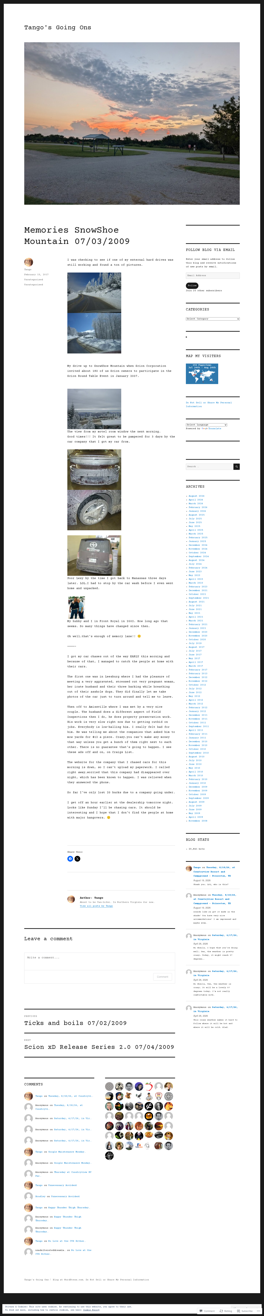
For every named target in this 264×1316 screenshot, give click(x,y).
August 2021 (197, 602)
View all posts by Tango (96, 906)
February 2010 (198, 779)
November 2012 (198, 681)
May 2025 (194, 526)
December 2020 (198, 632)
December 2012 (198, 677)
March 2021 (196, 621)
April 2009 (196, 817)
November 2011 (198, 719)
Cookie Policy (91, 1310)
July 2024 (195, 564)
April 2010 (196, 772)
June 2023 (195, 571)
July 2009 (195, 806)
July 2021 (195, 605)
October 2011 (197, 722)
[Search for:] (209, 466)
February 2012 (198, 707)
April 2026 (196, 500)
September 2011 (199, 726)
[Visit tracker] (213, 374)
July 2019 (195, 643)
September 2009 (199, 798)
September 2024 (199, 556)
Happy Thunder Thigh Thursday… (69, 1207)
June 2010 (195, 764)
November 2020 (198, 636)
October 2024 (197, 553)
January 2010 (197, 783)
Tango (27, 269)
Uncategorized (33, 279)
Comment (162, 976)
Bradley (40, 1196)
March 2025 (196, 534)
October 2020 (197, 639)
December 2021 (198, 590)
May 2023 (194, 575)
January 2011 (197, 738)
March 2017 (196, 666)
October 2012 (197, 685)
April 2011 (196, 730)
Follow (192, 285)
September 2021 (199, 598)
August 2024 (197, 560)
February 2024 (198, 568)
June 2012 (195, 692)
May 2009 (194, 813)
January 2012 (197, 711)
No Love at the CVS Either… (67, 1241)
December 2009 (198, 787)
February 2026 (198, 507)
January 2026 (197, 511)
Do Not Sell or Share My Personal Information (117, 1280)
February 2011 (198, 734)
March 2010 (196, 775)
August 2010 (197, 756)
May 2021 (194, 613)
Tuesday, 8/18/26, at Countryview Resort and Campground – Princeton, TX (214, 871)
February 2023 (198, 587)
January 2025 (197, 541)
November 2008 (198, 821)
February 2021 (198, 624)
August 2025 (197, 515)
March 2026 (196, 503)
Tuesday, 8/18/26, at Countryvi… (70, 1096)
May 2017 (194, 658)
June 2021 (195, 609)
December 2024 (198, 545)
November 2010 (198, 745)
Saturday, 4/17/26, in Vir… (72, 1118)
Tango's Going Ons (57, 27)
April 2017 (196, 662)
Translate (214, 428)
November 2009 (198, 790)
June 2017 (195, 655)
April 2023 (196, 579)
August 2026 (197, 496)
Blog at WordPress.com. (68, 1280)
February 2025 (198, 537)
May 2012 (194, 696)
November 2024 (198, 549)
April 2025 (196, 530)
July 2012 (195, 689)
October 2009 (197, 794)
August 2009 (197, 802)
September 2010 (199, 753)
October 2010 (197, 749)
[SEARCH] (236, 467)
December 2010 (198, 741)
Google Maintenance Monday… (67, 1152)
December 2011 (198, 715)
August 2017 (197, 647)
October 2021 (197, 594)
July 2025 (195, 519)
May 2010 (194, 768)
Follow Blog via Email (210, 250)
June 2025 (195, 522)
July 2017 (195, 651)
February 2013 (198, 673)
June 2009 (195, 809)
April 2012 (196, 700)
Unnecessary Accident (62, 1185)
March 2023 (196, 583)
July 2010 (195, 760)
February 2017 (198, 670)
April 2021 (196, 617)
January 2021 (197, 628)
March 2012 (196, 704)
